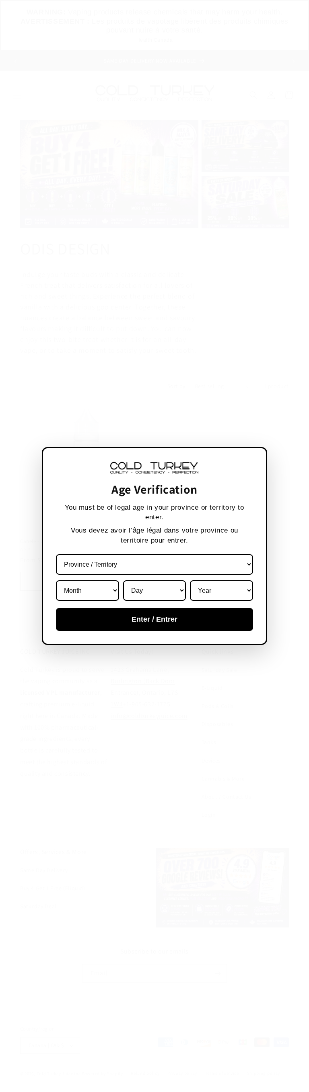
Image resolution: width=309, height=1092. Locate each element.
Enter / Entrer (154, 619)
